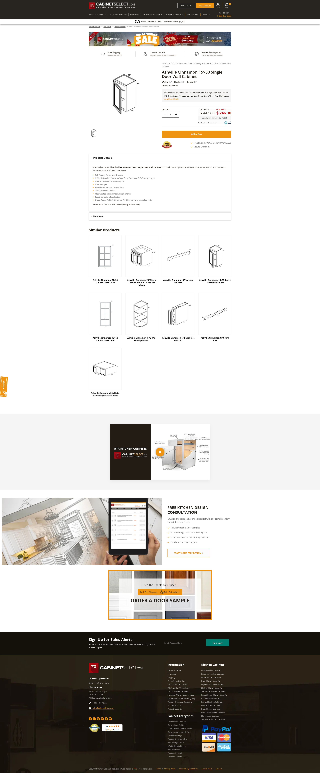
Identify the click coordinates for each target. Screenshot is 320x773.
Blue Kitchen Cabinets (210, 681)
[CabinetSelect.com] (112, 5)
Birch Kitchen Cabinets (210, 698)
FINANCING (134, 15)
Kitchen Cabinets (175, 756)
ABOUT (205, 15)
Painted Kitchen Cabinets (211, 702)
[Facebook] (90, 718)
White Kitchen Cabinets (211, 677)
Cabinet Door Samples (177, 739)
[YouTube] (110, 718)
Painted (205, 63)
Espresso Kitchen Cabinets (212, 684)
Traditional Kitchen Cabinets (213, 691)
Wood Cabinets (174, 749)
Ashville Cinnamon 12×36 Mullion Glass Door (105, 281)
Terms (158, 768)
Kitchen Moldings (175, 735)
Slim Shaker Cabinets (210, 716)
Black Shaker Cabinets (210, 709)
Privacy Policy (169, 768)
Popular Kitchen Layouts (178, 684)
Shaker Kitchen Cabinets (211, 688)
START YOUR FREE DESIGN (188, 553)
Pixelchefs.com (146, 769)
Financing (172, 674)
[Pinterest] (94, 718)
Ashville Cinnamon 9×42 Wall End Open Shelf (141, 339)
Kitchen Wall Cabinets (177, 721)
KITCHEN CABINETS (96, 15)
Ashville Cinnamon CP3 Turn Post (215, 339)
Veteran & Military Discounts (180, 702)
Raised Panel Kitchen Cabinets (214, 695)
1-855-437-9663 (224, 16)
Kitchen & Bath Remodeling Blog (181, 698)
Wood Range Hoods (176, 742)
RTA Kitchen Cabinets (177, 746)
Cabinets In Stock (175, 753)
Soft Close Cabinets (218, 63)
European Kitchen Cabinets (212, 674)
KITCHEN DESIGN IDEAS (174, 15)
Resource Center (175, 670)
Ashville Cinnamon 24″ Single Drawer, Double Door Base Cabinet (141, 283)
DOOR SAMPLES (193, 15)
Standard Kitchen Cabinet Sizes (181, 695)
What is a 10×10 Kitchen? (178, 688)
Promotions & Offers (176, 681)
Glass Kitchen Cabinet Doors (180, 728)
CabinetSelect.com (94, 26)
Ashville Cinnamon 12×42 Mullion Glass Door (105, 339)
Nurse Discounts (175, 705)
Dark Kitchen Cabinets (210, 705)
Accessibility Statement (188, 768)
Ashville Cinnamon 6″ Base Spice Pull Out (178, 339)
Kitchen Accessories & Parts (179, 732)
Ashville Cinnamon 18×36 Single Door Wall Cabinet (215, 281)
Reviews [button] (98, 216)
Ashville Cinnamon (120, 26)
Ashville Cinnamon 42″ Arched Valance (178, 281)
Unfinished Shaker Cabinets (213, 712)
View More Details (171, 99)
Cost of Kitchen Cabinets (178, 691)
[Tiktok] (106, 718)
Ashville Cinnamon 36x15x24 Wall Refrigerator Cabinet (105, 394)
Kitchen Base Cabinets (177, 725)
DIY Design (186, 5)
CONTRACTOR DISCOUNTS (152, 15)
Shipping (171, 677)
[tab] (160, 158)
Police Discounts (175, 709)
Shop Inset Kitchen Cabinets (213, 719)
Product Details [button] (102, 157)
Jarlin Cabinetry (194, 63)
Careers (219, 768)
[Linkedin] (102, 718)
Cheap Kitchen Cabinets (211, 670)
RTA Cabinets (107, 26)
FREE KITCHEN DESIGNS (118, 15)
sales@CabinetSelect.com (103, 708)
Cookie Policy (207, 768)
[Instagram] (98, 718)
